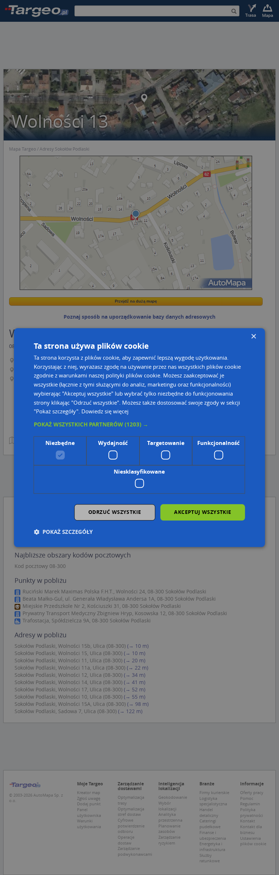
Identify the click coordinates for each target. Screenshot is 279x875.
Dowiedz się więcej (105, 411)
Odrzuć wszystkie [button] (114, 511)
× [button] (253, 336)
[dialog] (139, 437)
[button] (139, 424)
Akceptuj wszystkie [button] (202, 511)
